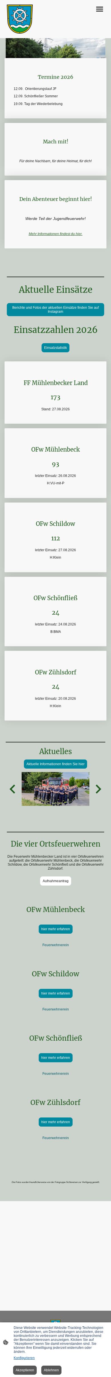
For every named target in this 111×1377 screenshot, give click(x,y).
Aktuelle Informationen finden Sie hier (55, 764)
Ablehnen (51, 1370)
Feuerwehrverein (55, 945)
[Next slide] (97, 789)
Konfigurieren (24, 1358)
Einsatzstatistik (55, 348)
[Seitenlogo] (20, 19)
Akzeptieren (25, 1370)
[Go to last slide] (13, 789)
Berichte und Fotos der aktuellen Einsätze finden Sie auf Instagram (55, 310)
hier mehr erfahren (55, 929)
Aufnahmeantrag (56, 881)
